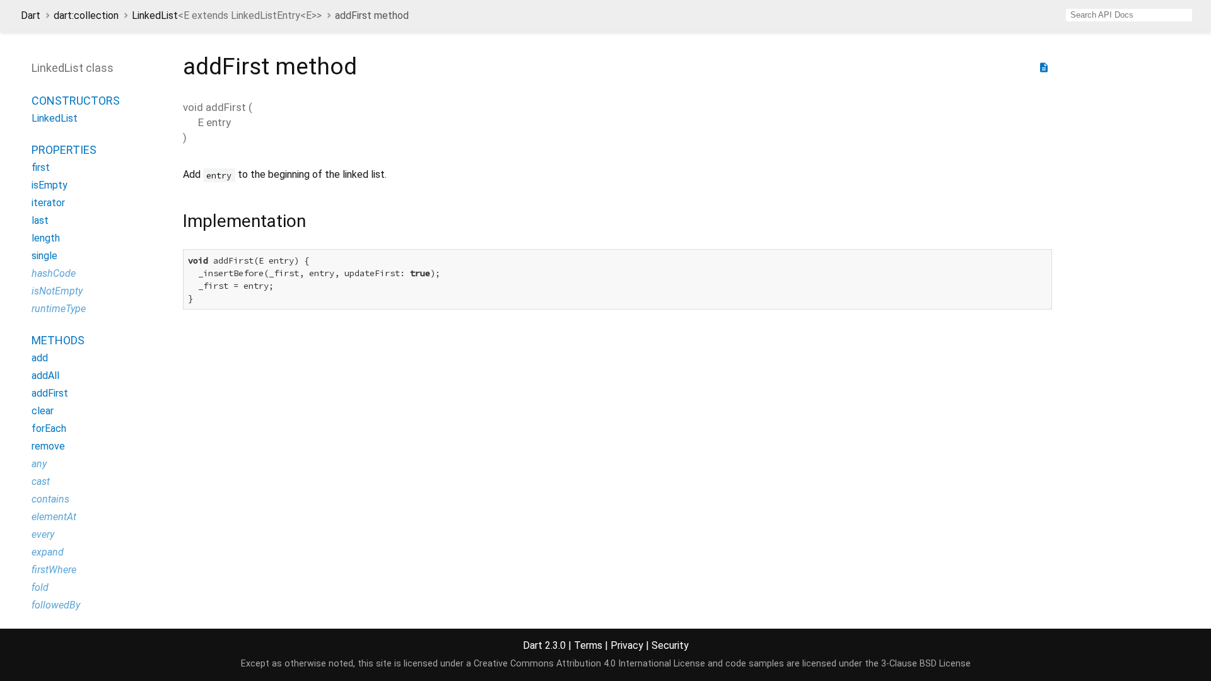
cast (41, 481)
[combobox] (1129, 15)
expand (48, 552)
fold (40, 587)
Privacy (627, 645)
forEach (49, 428)
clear (43, 411)
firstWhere (54, 570)
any (39, 464)
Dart (30, 15)
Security (670, 645)
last (40, 220)
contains (50, 499)
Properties (64, 149)
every (43, 534)
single (44, 256)
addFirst (50, 393)
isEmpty (49, 185)
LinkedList (227, 15)
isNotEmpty (57, 291)
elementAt (54, 517)
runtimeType (59, 309)
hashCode (54, 273)
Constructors (76, 100)
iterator (48, 203)
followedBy (56, 605)
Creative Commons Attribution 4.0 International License (589, 663)
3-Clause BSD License (926, 663)
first (41, 167)
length (46, 238)
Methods (58, 340)
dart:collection (86, 15)
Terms (588, 645)
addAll (45, 375)
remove (48, 446)
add (40, 358)
